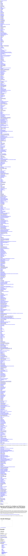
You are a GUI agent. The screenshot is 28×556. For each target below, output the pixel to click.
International (1, 398)
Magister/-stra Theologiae (3, 200)
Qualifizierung (2, 293)
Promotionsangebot (2, 425)
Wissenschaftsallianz (2, 175)
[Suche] (0, 502)
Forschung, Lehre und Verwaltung (4, 467)
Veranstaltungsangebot (2, 288)
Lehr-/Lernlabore (2, 315)
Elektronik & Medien (2, 130)
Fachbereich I (1, 27)
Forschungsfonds (2, 344)
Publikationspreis (2, 373)
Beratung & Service (2, 337)
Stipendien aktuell (2, 271)
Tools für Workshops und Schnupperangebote (5, 216)
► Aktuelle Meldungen (3, 527)
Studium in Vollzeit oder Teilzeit (4, 201)
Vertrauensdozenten (2, 364)
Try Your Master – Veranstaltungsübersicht (5, 281)
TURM (1, 142)
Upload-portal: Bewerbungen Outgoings (5, 459)
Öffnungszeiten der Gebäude (3, 253)
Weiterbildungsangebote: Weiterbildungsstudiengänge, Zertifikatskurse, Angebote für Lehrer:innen (11, 313)
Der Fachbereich (2, 32)
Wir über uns (1, 77)
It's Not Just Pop (2, 447)
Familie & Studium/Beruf (3, 85)
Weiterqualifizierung (2, 384)
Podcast (1, 10)
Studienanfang (2, 237)
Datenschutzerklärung (2, 499)
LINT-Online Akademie (3, 490)
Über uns (1, 487)
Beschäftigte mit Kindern (3, 89)
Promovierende (2, 385)
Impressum (1, 488)
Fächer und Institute (2, 29)
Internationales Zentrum (3, 483)
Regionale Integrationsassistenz (3, 414)
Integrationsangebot (2, 420)
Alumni (1, 44)
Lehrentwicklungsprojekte (3, 306)
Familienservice (2, 88)
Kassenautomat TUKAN (3, 252)
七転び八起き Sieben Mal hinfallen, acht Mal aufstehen (6, 448)
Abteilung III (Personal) (3, 122)
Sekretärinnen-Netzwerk (3, 140)
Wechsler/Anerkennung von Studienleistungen (5, 55)
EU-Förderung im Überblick (3, 351)
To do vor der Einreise (2, 427)
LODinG (1, 349)
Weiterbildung (2, 311)
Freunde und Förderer (2, 211)
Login (1, 183)
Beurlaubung (1, 249)
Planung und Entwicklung (3, 137)
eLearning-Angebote (2, 370)
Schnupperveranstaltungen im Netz (4, 221)
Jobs (0, 126)
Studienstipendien (2, 272)
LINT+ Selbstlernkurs (2, 494)
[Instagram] (4, 555)
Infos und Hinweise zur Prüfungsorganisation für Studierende (7, 258)
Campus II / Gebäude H (3, 157)
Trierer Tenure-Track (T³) (3, 375)
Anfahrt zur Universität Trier (3, 188)
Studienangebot (2, 47)
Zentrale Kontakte (2, 542)
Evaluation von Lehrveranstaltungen (4, 301)
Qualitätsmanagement (2, 138)
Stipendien (1, 270)
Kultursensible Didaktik (3, 492)
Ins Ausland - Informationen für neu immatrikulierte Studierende (7, 466)
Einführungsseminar (2, 409)
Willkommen (1, 484)
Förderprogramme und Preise (3, 303)
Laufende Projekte (2, 156)
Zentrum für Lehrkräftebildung (3, 103)
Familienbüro (1, 68)
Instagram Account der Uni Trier (4, 217)
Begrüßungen (1, 240)
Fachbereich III (2, 35)
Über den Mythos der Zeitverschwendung (5, 449)
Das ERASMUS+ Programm (3, 468)
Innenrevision (1, 23)
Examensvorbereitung (2, 51)
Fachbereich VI (2, 59)
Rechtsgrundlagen (2, 53)
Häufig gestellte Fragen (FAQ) (3, 440)
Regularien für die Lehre (3, 298)
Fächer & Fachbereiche (4, 544)
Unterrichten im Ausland (3, 463)
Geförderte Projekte (2, 174)
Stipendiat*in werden (2, 277)
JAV (0, 80)
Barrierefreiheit (2, 167)
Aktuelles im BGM (2, 70)
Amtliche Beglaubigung (3, 227)
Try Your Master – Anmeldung (3, 282)
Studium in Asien (2, 457)
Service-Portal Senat (2, 146)
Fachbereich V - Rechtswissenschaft (4, 45)
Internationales (2, 63)
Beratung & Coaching (2, 105)
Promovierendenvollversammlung (4, 378)
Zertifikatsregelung (2, 495)
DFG (0, 350)
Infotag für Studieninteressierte (3, 213)
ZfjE (0, 48)
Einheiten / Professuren (3, 61)
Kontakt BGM (2, 72)
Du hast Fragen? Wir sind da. (3, 283)
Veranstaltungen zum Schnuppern (4, 220)
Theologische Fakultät (2, 64)
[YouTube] (2, 555)
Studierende (1, 106)
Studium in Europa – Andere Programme (5, 456)
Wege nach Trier (2, 401)
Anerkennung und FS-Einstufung (4, 34)
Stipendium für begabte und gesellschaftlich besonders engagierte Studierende (9, 273)
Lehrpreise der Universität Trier (4, 305)
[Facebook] (0, 555)
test (0, 497)
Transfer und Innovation (3, 358)
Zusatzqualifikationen (2, 261)
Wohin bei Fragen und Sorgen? (3, 242)
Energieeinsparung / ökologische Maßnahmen (5, 166)
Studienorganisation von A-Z (3, 246)
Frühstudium (1, 212)
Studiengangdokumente (3, 300)
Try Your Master (2, 280)
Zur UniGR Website (2, 482)
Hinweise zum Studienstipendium (4, 347)
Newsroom (1, 361)
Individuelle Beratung (2, 295)
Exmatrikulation (2, 250)
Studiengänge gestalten (3, 302)
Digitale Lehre (2, 296)
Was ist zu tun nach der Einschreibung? (4, 238)
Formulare (1, 269)
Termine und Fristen (2, 421)
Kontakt (1, 92)
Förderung (1, 428)
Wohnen (1, 327)
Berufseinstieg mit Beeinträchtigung (4, 291)
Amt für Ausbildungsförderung (3, 118)
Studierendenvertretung (3, 98)
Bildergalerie (1, 206)
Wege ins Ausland (2, 442)
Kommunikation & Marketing (3, 136)
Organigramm (2, 8)
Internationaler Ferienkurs (3, 473)
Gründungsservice (2, 360)
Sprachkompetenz (2, 493)
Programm (1, 437)
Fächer (1, 38)
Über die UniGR (2, 475)
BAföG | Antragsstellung (3, 268)
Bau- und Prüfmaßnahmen (3, 154)
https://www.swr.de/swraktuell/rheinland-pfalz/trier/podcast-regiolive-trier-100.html (9, 514)
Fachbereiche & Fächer (3, 26)
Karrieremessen (2, 287)
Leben (1, 326)
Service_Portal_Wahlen (3, 153)
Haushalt (1, 112)
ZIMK (1, 67)
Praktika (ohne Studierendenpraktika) (4, 127)
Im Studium (1, 46)
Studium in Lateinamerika (3, 458)
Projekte (1, 485)
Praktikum (1, 264)
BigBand (1, 333)
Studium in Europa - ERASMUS (4, 455)
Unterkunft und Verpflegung (3, 438)
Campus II (4, 535)
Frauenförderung (2, 84)
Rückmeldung (2, 254)
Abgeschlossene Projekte (3, 160)
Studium (1, 191)
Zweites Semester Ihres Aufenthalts (4, 412)
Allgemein (1, 37)
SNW (1, 141)
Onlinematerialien (2, 325)
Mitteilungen (1, 503)
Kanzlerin (1, 25)
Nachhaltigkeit (2, 15)
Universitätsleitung (2, 19)
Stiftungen (1, 352)
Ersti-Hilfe (1, 243)
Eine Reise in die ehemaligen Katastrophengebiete (6, 450)
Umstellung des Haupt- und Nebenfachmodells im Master (7, 284)
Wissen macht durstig (2, 222)
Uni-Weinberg (2, 17)
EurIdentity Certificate (2, 480)
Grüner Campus (2, 12)
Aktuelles (1, 75)
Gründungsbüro (2, 73)
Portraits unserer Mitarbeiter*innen (4, 125)
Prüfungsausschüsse (2, 259)
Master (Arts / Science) (3, 197)
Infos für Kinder (2, 209)
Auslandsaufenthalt (2, 263)
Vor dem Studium (2, 203)
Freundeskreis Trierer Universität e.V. (4, 173)
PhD (0, 234)
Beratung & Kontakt (2, 498)
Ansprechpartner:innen (3, 423)
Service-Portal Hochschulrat (3, 149)
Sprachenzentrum (2, 93)
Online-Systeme (2, 320)
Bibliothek (1, 66)
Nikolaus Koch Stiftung (3, 345)
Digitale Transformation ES (3, 309)
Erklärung (1, 185)
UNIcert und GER (2, 96)
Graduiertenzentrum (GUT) (3, 366)
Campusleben (1, 180)
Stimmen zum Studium (3, 170)
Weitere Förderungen (2, 374)
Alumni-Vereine (2, 171)
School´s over (1, 218)
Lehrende (1, 107)
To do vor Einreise (2, 433)
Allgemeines (1, 78)
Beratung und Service (2, 310)
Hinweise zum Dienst (2, 225)
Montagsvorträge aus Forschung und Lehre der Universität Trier (7, 324)
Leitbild (1, 7)
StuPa (1, 99)
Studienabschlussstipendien (3, 405)
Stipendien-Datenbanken (3, 274)
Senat (1, 145)
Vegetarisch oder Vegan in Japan (4, 451)
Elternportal (1, 208)
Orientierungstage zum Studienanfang (4, 239)
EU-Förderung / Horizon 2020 (3, 470)
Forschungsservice (2, 135)
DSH (0, 97)
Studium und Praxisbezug (3, 289)
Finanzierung (1, 426)
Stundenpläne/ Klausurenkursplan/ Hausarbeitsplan (6, 52)
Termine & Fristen (2, 256)
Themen (1, 165)
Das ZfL (1, 104)
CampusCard (1, 312)
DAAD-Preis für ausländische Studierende (5, 406)
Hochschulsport (2, 74)
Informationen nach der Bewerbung (4, 413)
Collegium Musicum (2, 334)
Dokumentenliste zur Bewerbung (4, 230)
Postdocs (1, 389)
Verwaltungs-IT (2, 139)
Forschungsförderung (2, 341)
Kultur (1, 332)
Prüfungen (1, 30)
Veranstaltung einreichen (3, 207)
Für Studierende (2, 479)
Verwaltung (1, 108)
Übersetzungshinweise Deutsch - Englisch (5, 471)
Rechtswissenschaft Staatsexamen (4, 199)
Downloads (1, 496)
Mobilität (1, 328)
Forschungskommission (3, 365)
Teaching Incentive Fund (3, 304)
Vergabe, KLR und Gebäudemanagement (5, 114)
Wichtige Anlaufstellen (3, 65)
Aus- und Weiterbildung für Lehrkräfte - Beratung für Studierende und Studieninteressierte (10, 318)
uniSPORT (1, 158)
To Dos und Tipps (2, 454)
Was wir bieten (2, 124)
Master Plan (1, 278)
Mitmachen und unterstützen (3, 486)
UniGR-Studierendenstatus (3, 478)
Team (1, 380)
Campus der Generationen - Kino (4, 322)
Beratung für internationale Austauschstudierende (6, 411)
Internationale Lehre (2, 297)
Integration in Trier (2, 472)
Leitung (1, 111)
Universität (1, 3)
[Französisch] (2, 501)
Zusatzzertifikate (2, 202)
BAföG (1, 54)
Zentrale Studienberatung (3, 121)
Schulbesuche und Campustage (3, 215)
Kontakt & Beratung (2, 354)
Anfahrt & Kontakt (2, 186)
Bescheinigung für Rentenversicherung (4, 248)
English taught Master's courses (4, 198)
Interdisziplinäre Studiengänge (3, 196)
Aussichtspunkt (2, 14)
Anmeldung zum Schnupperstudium (4, 223)
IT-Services (3, 546)
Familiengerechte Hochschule (3, 91)
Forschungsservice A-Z (3, 355)
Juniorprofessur (2, 393)
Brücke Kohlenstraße (2, 163)
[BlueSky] (1, 555)
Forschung (1, 43)
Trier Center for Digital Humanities (4, 101)
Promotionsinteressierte (3, 382)
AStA (1, 100)
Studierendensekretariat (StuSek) (4, 120)
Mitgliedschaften (2, 177)
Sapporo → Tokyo (2, 452)
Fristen (1, 236)
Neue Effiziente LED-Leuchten (4, 161)
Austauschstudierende (2, 407)
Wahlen (1, 152)
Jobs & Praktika (2, 335)
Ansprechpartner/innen (3, 116)
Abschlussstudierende (2, 403)
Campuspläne (1, 189)
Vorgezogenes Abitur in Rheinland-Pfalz (5, 229)
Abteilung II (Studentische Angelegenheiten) (5, 117)
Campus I (1, 535)
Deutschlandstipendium (3, 172)
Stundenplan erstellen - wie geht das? (4, 244)
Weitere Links (2, 481)
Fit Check (1, 279)
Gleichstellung (2, 81)
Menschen (1, 181)
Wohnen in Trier (2, 417)
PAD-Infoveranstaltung (3, 462)
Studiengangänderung (2, 251)
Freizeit (1, 329)
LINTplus (1, 308)
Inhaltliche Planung (2, 465)
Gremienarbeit (2, 144)
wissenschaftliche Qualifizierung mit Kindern (5, 90)
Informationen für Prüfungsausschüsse (4, 260)
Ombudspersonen (2, 357)
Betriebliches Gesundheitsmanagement (4, 69)
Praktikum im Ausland (2, 461)
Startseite (1, 2)
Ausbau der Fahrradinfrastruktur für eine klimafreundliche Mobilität (8, 159)
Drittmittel (1, 113)
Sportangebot (1, 76)
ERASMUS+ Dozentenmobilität (4, 469)
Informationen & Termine (3, 151)
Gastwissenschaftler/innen (3, 430)
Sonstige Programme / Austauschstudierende (5, 235)
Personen (1, 49)
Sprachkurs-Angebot (2, 95)
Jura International (2, 57)
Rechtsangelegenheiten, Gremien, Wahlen (5, 24)
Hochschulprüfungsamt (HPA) (3, 119)
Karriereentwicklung (2, 388)
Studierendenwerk (2, 176)
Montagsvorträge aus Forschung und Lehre (5, 321)
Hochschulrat (1, 147)
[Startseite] (3, 0)
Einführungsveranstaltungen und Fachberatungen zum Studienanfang (8, 241)
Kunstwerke (1, 13)
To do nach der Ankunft (3, 422)
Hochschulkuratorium (2, 150)
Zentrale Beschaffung (2, 115)
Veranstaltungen (2, 397)
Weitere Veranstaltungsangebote (4, 371)
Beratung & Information (3, 383)
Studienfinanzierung (2, 265)
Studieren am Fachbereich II (3, 33)
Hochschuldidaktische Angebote (4, 294)
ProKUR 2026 (2, 58)
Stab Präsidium (2, 21)
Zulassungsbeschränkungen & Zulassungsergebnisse (6, 231)
